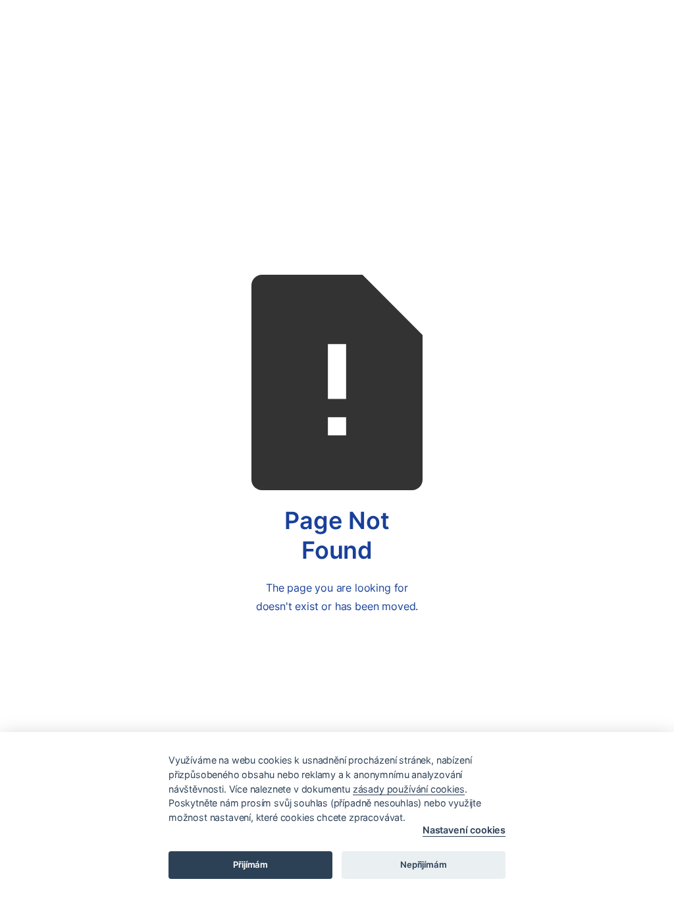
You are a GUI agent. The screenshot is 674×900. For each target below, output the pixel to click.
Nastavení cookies (464, 829)
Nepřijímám (423, 864)
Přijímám (250, 864)
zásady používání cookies (409, 789)
